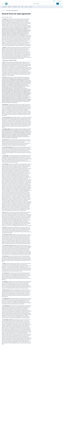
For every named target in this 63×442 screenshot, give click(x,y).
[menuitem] (4, 7)
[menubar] (17, 7)
